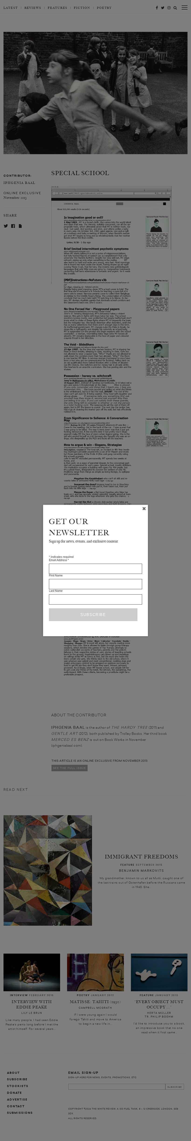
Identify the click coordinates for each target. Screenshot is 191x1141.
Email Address (59, 560)
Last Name (56, 590)
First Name (56, 575)
